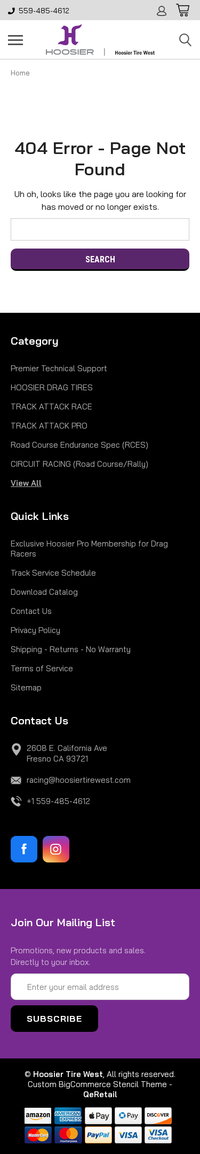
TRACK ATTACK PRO (49, 426)
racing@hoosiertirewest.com (79, 780)
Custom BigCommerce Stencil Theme (97, 1084)
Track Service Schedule (53, 573)
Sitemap (26, 687)
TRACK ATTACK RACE (51, 406)
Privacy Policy (35, 630)
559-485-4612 (44, 10)
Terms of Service (42, 668)
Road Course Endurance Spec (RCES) (79, 445)
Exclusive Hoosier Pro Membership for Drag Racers (89, 548)
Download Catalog (44, 592)
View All (26, 483)
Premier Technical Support (59, 368)
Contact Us (31, 611)
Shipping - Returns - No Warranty (71, 649)
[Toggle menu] (15, 39)
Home (20, 73)
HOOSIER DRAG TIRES (52, 387)
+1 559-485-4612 (58, 801)
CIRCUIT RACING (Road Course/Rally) (79, 464)
